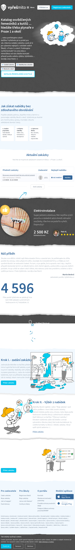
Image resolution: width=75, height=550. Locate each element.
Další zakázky (37, 187)
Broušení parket (45, 516)
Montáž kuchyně (53, 518)
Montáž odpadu (5, 520)
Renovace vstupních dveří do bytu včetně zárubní (19, 175)
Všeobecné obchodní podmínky (44, 499)
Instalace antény (55, 516)
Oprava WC (19, 525)
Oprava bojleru (33, 520)
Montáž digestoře (42, 518)
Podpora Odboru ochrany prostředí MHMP (46, 509)
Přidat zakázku (8, 383)
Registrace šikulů (25, 495)
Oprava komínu (51, 520)
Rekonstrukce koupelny (39, 525)
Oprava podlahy (15, 523)
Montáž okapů (15, 520)
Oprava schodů (25, 523)
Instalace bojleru (65, 516)
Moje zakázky (5, 498)
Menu (32, 7)
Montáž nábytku (63, 518)
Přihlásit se (43, 7)
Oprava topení (59, 523)
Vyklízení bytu (23, 527)
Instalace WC (14, 518)
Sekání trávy (57, 525)
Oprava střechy (50, 523)
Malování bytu (32, 518)
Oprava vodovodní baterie (8, 525)
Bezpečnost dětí (43, 527)
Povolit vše (6, 546)
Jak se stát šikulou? (25, 501)
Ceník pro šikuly (24, 504)
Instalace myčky (5, 518)
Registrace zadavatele (62, 7)
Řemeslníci (49, 525)
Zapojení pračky (33, 527)
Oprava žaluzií (27, 525)
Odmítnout (30, 546)
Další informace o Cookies (46, 542)
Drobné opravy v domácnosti (8, 516)
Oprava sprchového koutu (37, 523)
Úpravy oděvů (4, 527)
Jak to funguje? (6, 501)
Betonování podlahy (34, 516)
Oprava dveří (41, 520)
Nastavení (18, 546)
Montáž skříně (23, 520)
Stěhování (64, 525)
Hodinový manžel (22, 516)
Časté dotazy (5, 504)
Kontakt (40, 495)
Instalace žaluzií (23, 518)
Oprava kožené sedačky (62, 520)
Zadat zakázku (6, 495)
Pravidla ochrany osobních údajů (46, 504)
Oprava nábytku (5, 523)
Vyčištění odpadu (14, 527)
